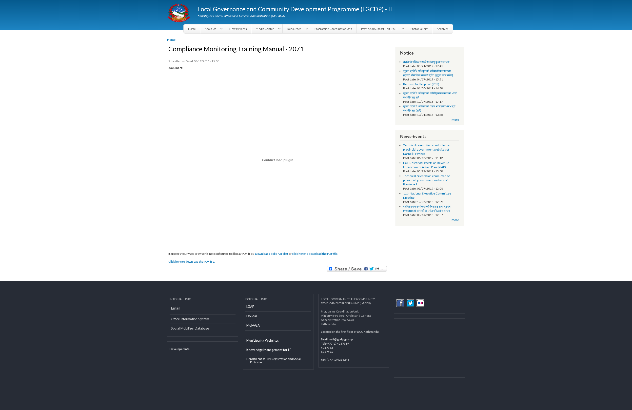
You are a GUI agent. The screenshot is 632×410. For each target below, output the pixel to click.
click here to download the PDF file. (315, 253)
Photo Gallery (419, 28)
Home (192, 28)
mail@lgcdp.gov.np (341, 339)
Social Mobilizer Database (190, 328)
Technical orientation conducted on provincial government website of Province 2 (426, 180)
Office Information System (190, 319)
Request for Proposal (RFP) (421, 84)
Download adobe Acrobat (272, 253)
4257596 (327, 351)
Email (175, 308)
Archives (443, 28)
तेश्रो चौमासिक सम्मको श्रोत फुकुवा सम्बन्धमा (426, 62)
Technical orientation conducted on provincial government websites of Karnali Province (426, 149)
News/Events (238, 28)
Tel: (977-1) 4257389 (335, 343)
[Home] (179, 13)
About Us (208, 29)
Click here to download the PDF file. (191, 261)
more (455, 119)
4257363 (327, 347)
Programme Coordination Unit (333, 28)
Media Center (263, 29)
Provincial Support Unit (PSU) (377, 29)
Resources (292, 29)
